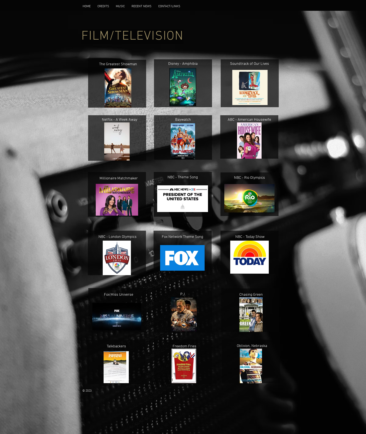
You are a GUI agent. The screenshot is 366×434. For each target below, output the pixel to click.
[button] (103, 6)
